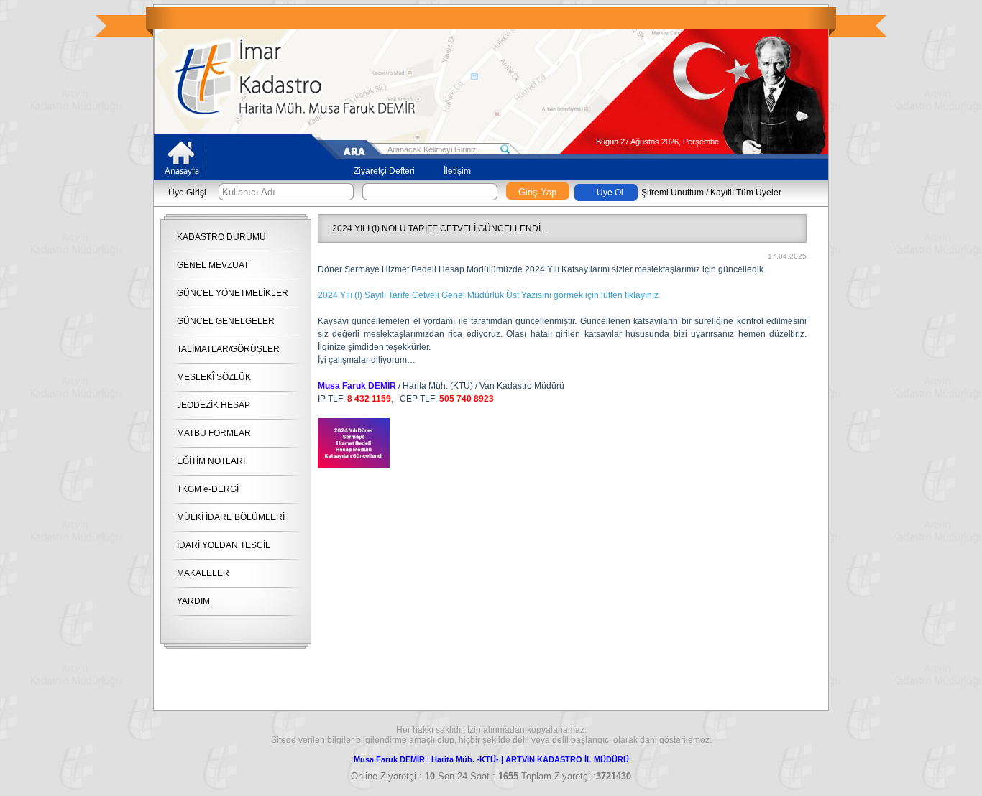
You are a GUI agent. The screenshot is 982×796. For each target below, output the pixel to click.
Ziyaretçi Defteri (384, 171)
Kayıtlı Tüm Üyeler (745, 193)
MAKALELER (203, 573)
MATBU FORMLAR (214, 433)
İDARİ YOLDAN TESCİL (223, 545)
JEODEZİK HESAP (213, 405)
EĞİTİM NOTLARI (211, 461)
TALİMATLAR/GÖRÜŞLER (228, 349)
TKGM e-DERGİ (208, 489)
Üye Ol (610, 193)
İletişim (457, 171)
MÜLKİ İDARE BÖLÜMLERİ (231, 517)
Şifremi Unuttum (672, 193)
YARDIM (193, 601)
